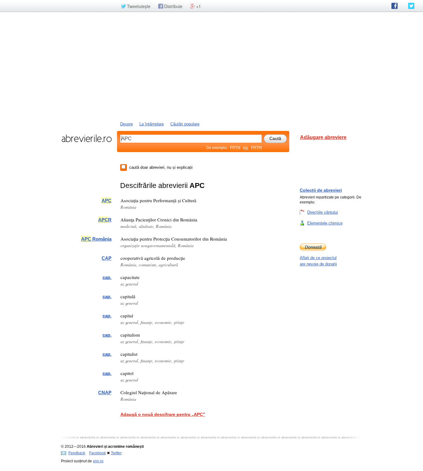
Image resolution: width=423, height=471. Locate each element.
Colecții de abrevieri (321, 190)
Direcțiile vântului (322, 212)
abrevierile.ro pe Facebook (394, 6)
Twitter (116, 453)
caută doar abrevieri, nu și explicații (161, 167)
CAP (106, 258)
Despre (126, 124)
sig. (246, 148)
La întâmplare (151, 124)
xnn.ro (98, 461)
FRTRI (256, 148)
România (96, 239)
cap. (106, 277)
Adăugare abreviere (323, 137)
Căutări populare (184, 124)
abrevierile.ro (86, 138)
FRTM (235, 148)
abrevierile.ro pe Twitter (411, 6)
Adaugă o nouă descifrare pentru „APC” (162, 414)
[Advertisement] (211, 66)
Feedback (76, 453)
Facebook (97, 453)
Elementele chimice (324, 223)
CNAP (104, 392)
